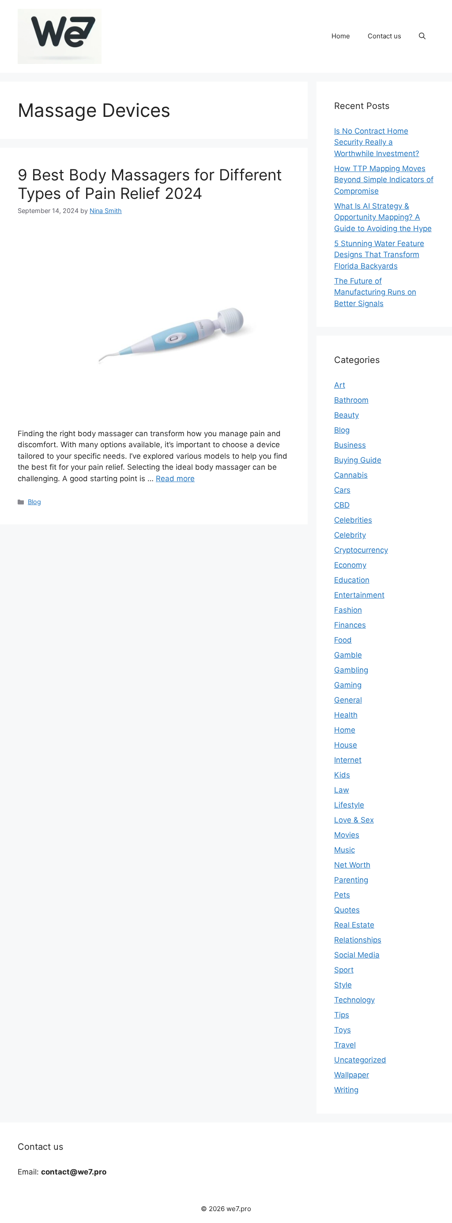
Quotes (347, 909)
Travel (345, 1044)
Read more (175, 478)
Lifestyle (349, 804)
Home (340, 36)
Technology (354, 999)
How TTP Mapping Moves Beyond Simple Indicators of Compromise (383, 179)
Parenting (351, 879)
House (345, 745)
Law (341, 789)
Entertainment (359, 595)
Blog (34, 501)
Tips (341, 1014)
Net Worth (352, 864)
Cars (342, 490)
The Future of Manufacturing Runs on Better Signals (375, 292)
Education (351, 580)
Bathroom (351, 400)
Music (344, 849)
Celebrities (353, 520)
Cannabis (351, 475)
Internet (348, 759)
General (348, 700)
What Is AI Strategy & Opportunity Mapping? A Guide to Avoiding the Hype (383, 217)
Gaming (348, 685)
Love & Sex (354, 819)
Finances (350, 625)
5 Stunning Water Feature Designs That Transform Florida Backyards (379, 254)
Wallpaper (351, 1074)
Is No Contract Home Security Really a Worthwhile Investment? (376, 142)
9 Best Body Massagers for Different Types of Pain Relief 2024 (150, 183)
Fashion (348, 610)
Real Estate (354, 924)
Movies (346, 834)
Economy (350, 565)
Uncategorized (360, 1059)
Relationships (357, 939)
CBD (342, 505)
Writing (346, 1089)
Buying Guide (357, 460)
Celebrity (350, 535)
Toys (342, 1029)
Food (343, 640)
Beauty (346, 415)
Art (339, 385)
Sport (344, 969)
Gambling (351, 670)
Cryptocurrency (361, 550)
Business (350, 445)
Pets (342, 894)
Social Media (357, 954)
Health (346, 715)
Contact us (384, 36)
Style (343, 984)
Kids (342, 774)
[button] (422, 36)
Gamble (348, 655)
